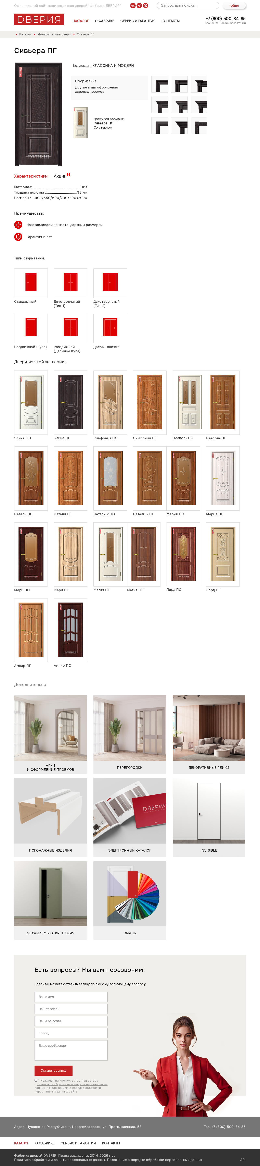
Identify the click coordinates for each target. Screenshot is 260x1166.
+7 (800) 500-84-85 (226, 18)
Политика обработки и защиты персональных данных (59, 1160)
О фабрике (105, 21)
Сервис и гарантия (138, 21)
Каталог (81, 21)
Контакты (171, 21)
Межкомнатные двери (53, 34)
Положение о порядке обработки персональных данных (155, 1160)
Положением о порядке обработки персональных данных (68, 1089)
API (243, 1160)
